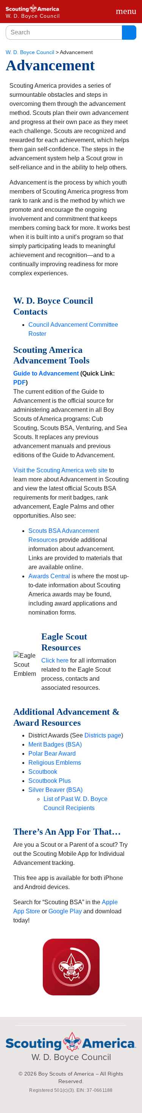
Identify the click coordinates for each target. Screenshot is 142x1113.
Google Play (65, 911)
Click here (55, 660)
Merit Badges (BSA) (55, 744)
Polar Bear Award (52, 753)
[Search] (129, 32)
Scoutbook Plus (49, 781)
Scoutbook (42, 771)
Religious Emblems (54, 762)
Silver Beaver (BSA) (55, 790)
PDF (19, 382)
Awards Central (49, 576)
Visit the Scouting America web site (60, 470)
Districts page (102, 735)
